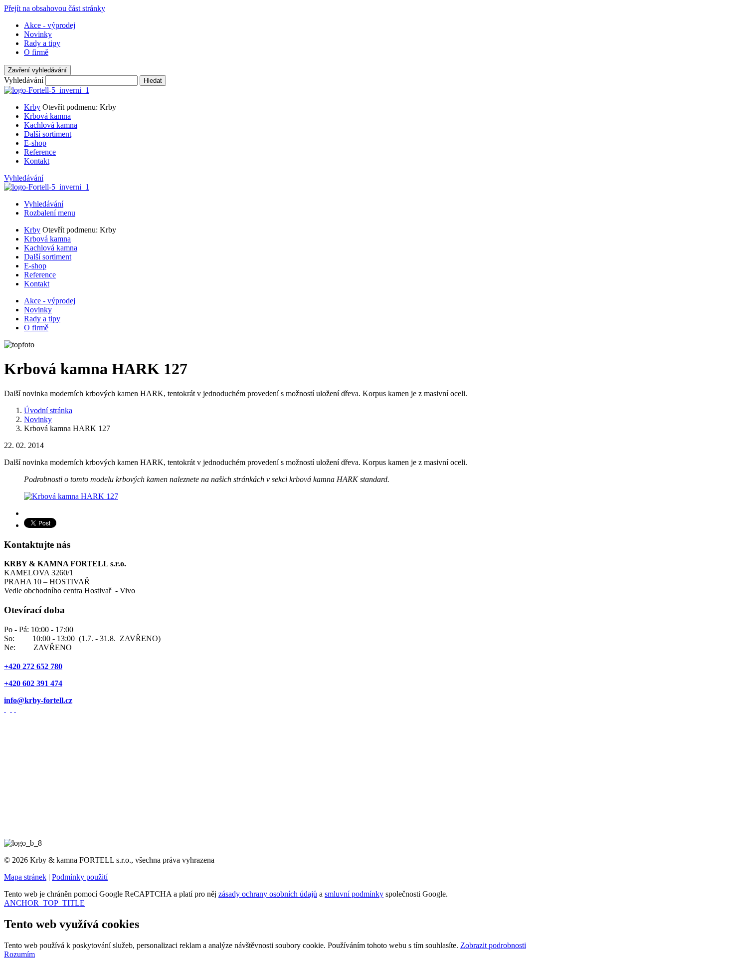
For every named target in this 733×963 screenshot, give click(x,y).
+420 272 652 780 (33, 666)
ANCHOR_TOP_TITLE (44, 903)
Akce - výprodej (49, 25)
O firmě (36, 52)
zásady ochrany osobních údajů (267, 894)
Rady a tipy (42, 43)
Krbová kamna (47, 116)
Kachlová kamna (50, 125)
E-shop (35, 143)
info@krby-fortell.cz (38, 700)
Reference (40, 152)
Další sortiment (47, 134)
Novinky (38, 34)
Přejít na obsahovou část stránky (54, 8)
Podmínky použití (80, 877)
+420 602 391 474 (33, 683)
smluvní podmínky (354, 894)
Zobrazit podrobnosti (493, 945)
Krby (32, 107)
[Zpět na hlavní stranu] (46, 90)
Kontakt (36, 161)
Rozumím (19, 954)
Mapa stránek (25, 877)
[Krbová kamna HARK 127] (71, 496)
